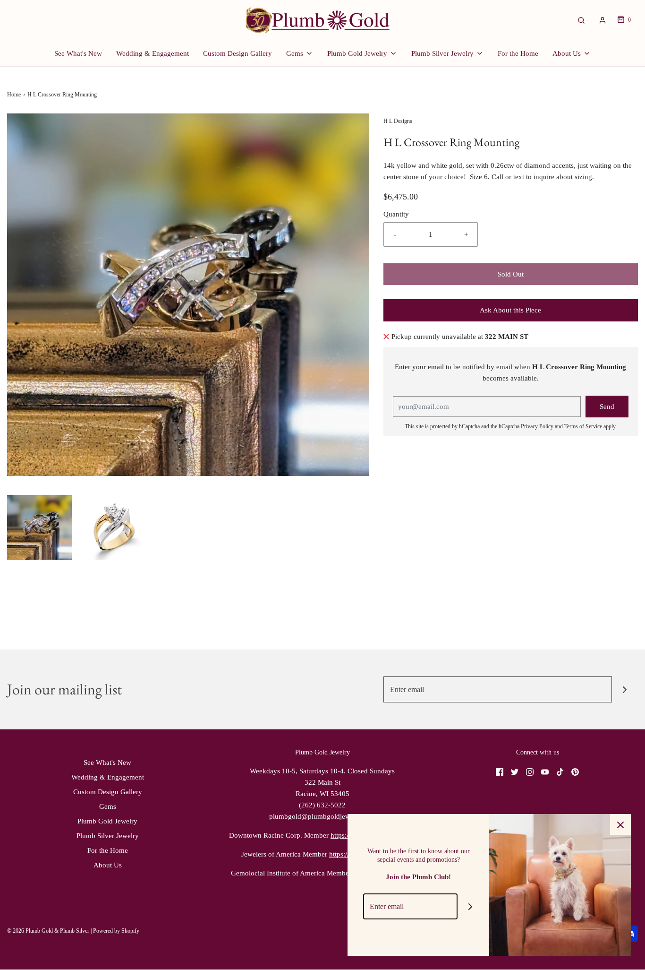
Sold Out (511, 274)
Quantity (396, 214)
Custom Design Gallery (237, 53)
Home (14, 94)
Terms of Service (583, 426)
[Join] (625, 689)
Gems (107, 806)
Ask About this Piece (510, 310)
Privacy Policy (537, 426)
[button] (39, 527)
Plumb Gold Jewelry (107, 821)
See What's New (78, 53)
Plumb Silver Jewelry (107, 836)
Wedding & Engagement (152, 53)
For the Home (518, 53)
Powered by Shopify (116, 930)
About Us (107, 865)
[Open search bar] (581, 20)
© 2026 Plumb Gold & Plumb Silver (48, 930)
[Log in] (602, 20)
